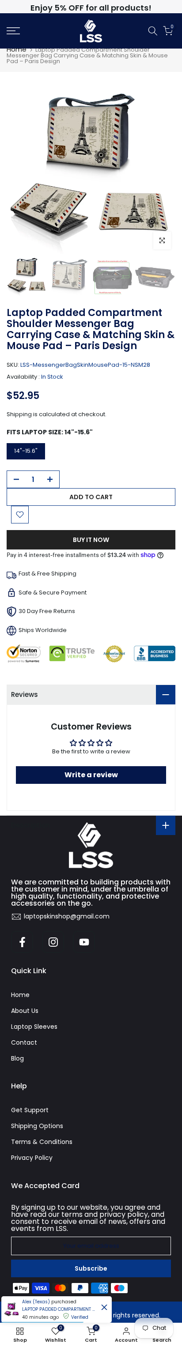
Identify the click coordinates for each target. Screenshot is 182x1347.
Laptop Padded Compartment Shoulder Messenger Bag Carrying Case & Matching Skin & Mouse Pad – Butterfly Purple (59, 1309)
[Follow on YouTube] (84, 942)
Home (17, 49)
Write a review (91, 775)
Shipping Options (37, 1125)
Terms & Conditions (41, 1141)
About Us (24, 1010)
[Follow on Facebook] (22, 942)
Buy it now (91, 539)
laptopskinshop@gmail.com (67, 916)
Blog (17, 1058)
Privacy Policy (32, 1157)
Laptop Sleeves (34, 1026)
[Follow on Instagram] (53, 942)
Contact (24, 1042)
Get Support (30, 1110)
